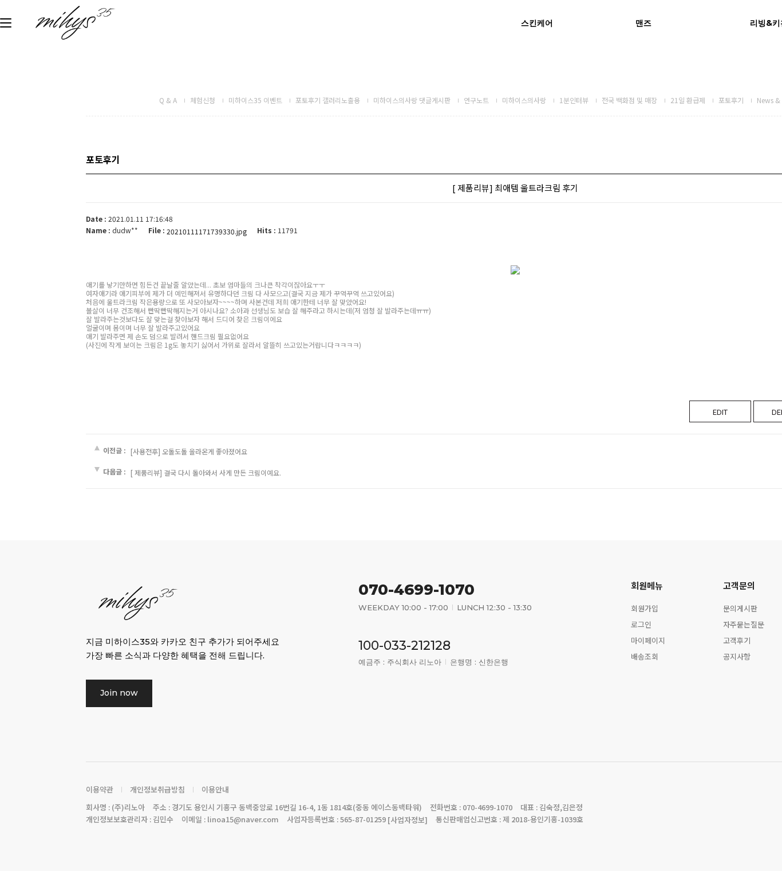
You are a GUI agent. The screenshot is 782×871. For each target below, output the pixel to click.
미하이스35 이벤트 (255, 100)
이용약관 (99, 789)
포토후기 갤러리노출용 (327, 100)
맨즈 (643, 23)
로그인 (641, 624)
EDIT (720, 411)
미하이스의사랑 (524, 100)
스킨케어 (537, 23)
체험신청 (202, 100)
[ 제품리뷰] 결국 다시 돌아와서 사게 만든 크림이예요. (206, 472)
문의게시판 (740, 608)
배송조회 (644, 655)
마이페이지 (648, 640)
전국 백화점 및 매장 (629, 100)
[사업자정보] (408, 819)
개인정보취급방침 (157, 789)
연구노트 (476, 100)
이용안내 (215, 789)
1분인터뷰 (574, 100)
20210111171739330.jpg (207, 231)
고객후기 (737, 640)
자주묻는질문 (743, 624)
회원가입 (644, 608)
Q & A (168, 100)
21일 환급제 (687, 100)
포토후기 (731, 100)
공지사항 (737, 655)
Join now (119, 693)
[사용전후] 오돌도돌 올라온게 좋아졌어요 (189, 451)
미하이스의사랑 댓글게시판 (412, 100)
